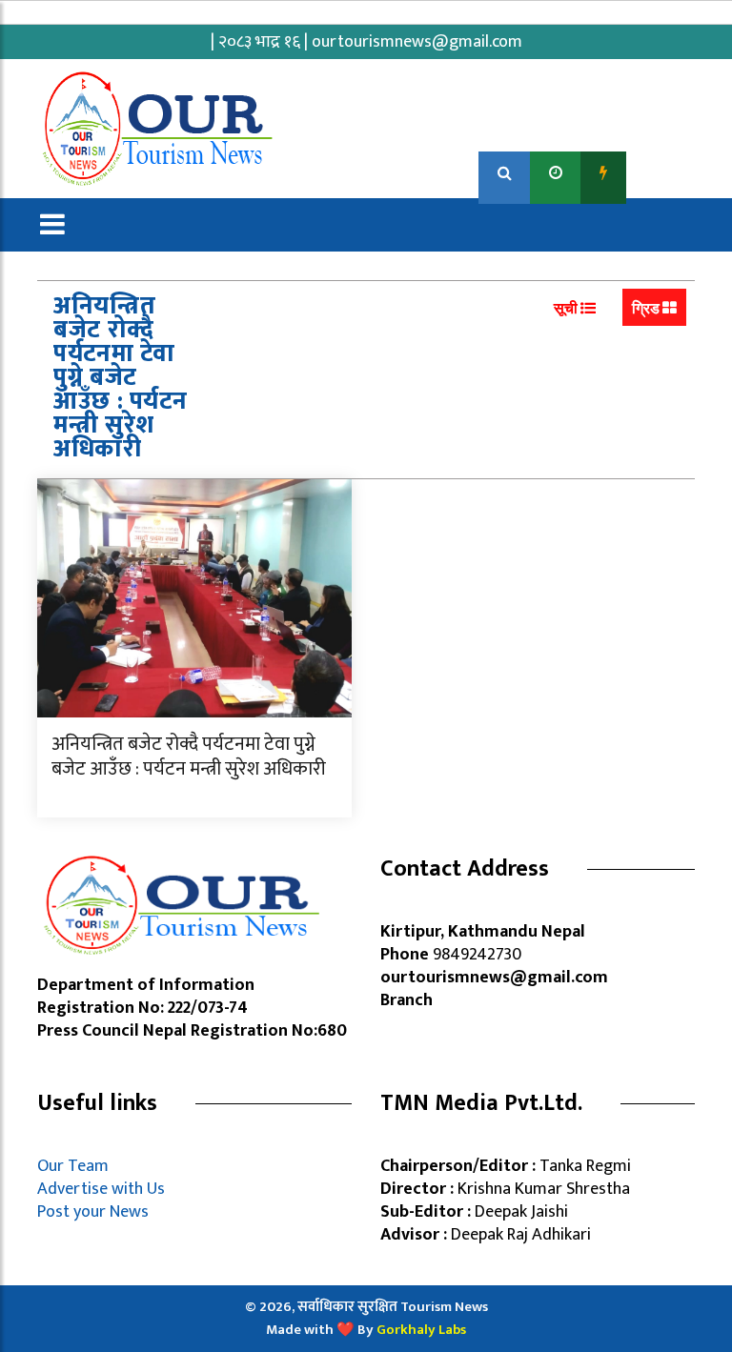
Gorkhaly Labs (421, 1330)
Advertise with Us (101, 1189)
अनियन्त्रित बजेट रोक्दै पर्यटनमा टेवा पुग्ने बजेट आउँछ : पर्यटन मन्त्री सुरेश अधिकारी (188, 756)
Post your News (93, 1212)
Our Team (76, 1166)
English (662, 173)
